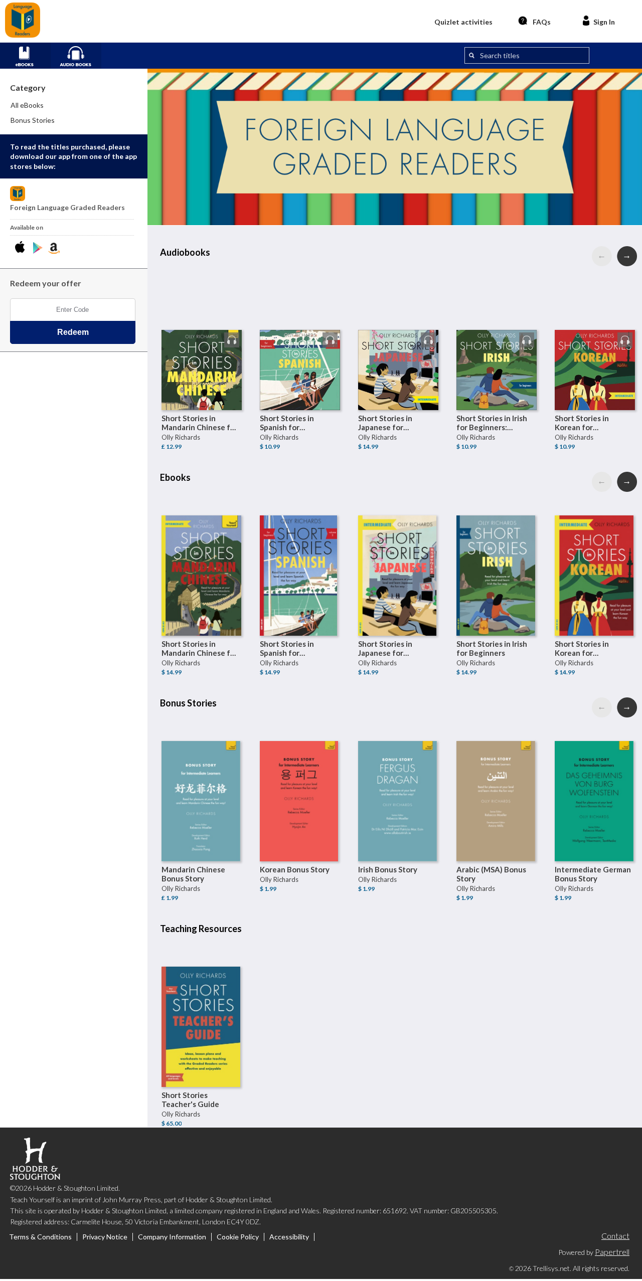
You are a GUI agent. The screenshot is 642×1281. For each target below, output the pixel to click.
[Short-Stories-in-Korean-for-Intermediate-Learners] (595, 555)
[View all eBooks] (29, 54)
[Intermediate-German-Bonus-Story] (595, 781)
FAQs (542, 22)
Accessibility (289, 1237)
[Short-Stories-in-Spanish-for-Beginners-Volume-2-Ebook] (300, 555)
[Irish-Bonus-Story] (398, 781)
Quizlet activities (463, 22)
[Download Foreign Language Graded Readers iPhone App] (22, 248)
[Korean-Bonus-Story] (300, 781)
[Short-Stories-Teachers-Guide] (202, 1007)
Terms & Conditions (40, 1237)
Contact (615, 1235)
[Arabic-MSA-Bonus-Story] (496, 781)
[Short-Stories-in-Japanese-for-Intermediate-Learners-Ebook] (398, 555)
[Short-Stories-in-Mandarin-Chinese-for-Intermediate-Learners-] (202, 330)
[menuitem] (74, 105)
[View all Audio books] (80, 54)
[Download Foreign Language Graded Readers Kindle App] (54, 248)
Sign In (604, 22)
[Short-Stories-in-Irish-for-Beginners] (496, 555)
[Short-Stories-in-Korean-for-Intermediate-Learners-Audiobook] (595, 330)
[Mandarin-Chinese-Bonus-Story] (202, 781)
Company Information (172, 1237)
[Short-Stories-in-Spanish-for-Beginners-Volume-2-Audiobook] (300, 330)
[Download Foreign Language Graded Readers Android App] (38, 248)
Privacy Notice (104, 1237)
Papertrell (612, 1251)
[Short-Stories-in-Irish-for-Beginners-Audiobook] (496, 330)
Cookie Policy (238, 1237)
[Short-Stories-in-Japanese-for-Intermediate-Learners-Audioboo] (398, 330)
